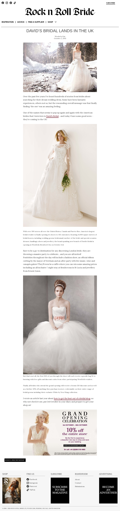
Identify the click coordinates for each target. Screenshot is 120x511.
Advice (20, 22)
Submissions (80, 486)
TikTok (32, 490)
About (77, 479)
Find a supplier (36, 22)
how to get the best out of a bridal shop (72, 398)
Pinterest (33, 486)
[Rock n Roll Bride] (60, 11)
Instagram (34, 483)
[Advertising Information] (108, 490)
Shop (50, 22)
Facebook (33, 479)
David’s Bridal (52, 116)
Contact (78, 483)
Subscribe (110, 3)
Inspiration (8, 22)
